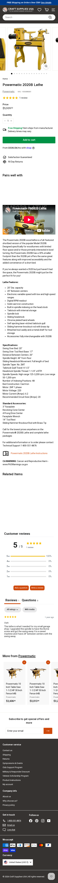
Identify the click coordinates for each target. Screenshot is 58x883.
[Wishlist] (39, 10)
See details (46, 2)
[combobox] (29, 17)
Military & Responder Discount (16, 772)
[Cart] (46, 9)
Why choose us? (10, 801)
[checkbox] (29, 609)
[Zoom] (46, 66)
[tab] (30, 600)
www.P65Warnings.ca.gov (15, 464)
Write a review (37, 588)
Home (5, 79)
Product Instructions (12, 780)
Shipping (7, 755)
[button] (29, 556)
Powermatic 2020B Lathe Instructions (29, 453)
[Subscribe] (48, 731)
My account (8, 784)
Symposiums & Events (13, 763)
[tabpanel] (29, 626)
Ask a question (21, 588)
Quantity (7, 115)
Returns (6, 759)
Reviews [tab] (12, 600)
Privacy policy (9, 805)
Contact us (7, 750)
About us (7, 796)
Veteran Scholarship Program (16, 776)
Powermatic (9, 91)
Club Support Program (12, 767)
